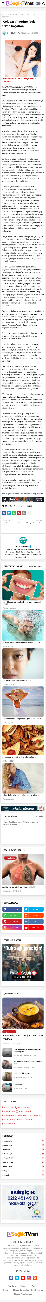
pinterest (14, 921)
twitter (35, 909)
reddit (35, 915)
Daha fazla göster (36, 566)
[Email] (24, 513)
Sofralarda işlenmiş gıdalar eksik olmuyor (19, 757)
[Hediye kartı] (7, 1087)
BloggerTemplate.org (23, 1294)
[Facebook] (4, 513)
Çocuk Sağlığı (10, 1123)
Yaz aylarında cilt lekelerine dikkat (16, 681)
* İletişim (23, 1286)
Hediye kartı (18, 1084)
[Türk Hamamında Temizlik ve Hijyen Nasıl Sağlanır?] (7, 1052)
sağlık (13, 14)
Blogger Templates (21, 1290)
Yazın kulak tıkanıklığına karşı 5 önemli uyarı (21, 642)
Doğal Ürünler (10, 1111)
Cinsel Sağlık (10, 1107)
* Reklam (34, 1286)
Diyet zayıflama (24, 1107)
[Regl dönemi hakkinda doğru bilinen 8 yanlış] (7, 1064)
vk (35, 921)
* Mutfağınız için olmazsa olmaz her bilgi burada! (22, 493)
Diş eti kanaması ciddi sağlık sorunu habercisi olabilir (21, 603)
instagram (14, 927)
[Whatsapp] (14, 513)
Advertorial (24, 1141)
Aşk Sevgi (24, 1149)
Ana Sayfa (6, 14)
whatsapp (14, 915)
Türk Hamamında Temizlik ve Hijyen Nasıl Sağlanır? (27, 1050)
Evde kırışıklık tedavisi (22, 1073)
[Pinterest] (19, 513)
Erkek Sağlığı (24, 1111)
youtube (35, 927)
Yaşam (20, 1119)
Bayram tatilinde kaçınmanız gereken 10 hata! (21, 719)
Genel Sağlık (19, 506)
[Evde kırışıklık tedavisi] (7, 1076)
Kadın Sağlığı (36, 1115)
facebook (14, 909)
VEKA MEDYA (22, 546)
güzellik (24, 1175)
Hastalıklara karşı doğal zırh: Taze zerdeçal (22, 1037)
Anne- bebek (24, 1145)
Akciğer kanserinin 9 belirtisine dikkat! (18, 887)
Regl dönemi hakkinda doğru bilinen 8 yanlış (28, 1062)
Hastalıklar (23, 1115)
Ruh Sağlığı (9, 1119)
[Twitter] (9, 513)
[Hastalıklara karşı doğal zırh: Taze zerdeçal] (23, 1013)
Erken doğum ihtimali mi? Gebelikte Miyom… (21, 795)
